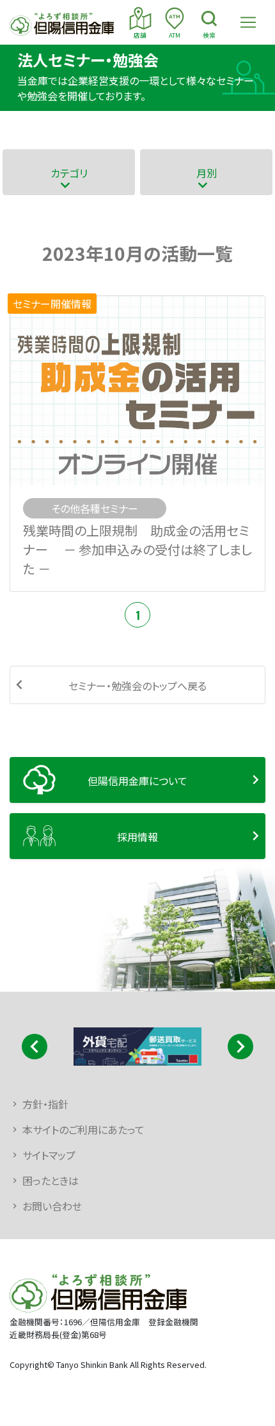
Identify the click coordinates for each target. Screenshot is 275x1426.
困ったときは (50, 1180)
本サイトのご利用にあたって (83, 1129)
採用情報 (137, 836)
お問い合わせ (52, 1206)
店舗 (140, 35)
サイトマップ (48, 1155)
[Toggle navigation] (248, 22)
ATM (174, 35)
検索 (209, 35)
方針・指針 (45, 1104)
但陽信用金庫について (137, 780)
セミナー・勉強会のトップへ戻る (137, 685)
